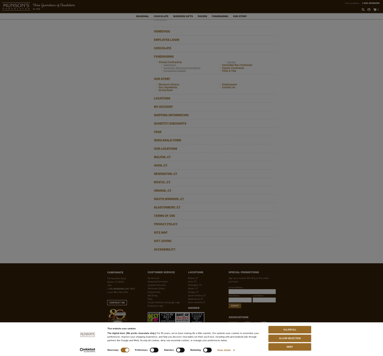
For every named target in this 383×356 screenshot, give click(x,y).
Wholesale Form (167, 140)
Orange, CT (162, 190)
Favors (202, 16)
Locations (162, 98)
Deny (290, 347)
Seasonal (142, 16)
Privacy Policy (166, 224)
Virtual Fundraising (170, 62)
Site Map (161, 232)
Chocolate (161, 16)
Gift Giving (162, 240)
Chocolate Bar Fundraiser (237, 64)
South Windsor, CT (169, 199)
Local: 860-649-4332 (117, 292)
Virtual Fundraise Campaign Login (164, 302)
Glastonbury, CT (167, 207)
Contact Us (228, 87)
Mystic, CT (162, 182)
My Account (163, 106)
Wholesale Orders (156, 288)
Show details (224, 350)
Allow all (289, 329)
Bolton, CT (162, 157)
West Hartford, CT (196, 302)
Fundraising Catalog (175, 70)
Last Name (258, 295)
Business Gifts (183, 16)
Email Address (236, 287)
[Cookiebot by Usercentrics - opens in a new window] (88, 350)
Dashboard (170, 64)
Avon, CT (160, 165)
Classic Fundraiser (233, 67)
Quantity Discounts (170, 123)
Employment (229, 84)
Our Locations (352, 3)
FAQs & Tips (229, 70)
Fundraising (220, 16)
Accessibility (164, 249)
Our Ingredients (168, 87)
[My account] (369, 10)
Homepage (162, 31)
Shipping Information (171, 115)
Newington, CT (165, 173)
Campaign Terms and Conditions (182, 67)
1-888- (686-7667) (121, 289)
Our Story (240, 16)
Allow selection (290, 338)
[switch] (154, 350)
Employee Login (166, 39)
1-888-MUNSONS (371, 3)
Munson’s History (169, 84)
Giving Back (166, 90)
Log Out (231, 62)
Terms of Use (164, 215)
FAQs (157, 131)
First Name (234, 295)
